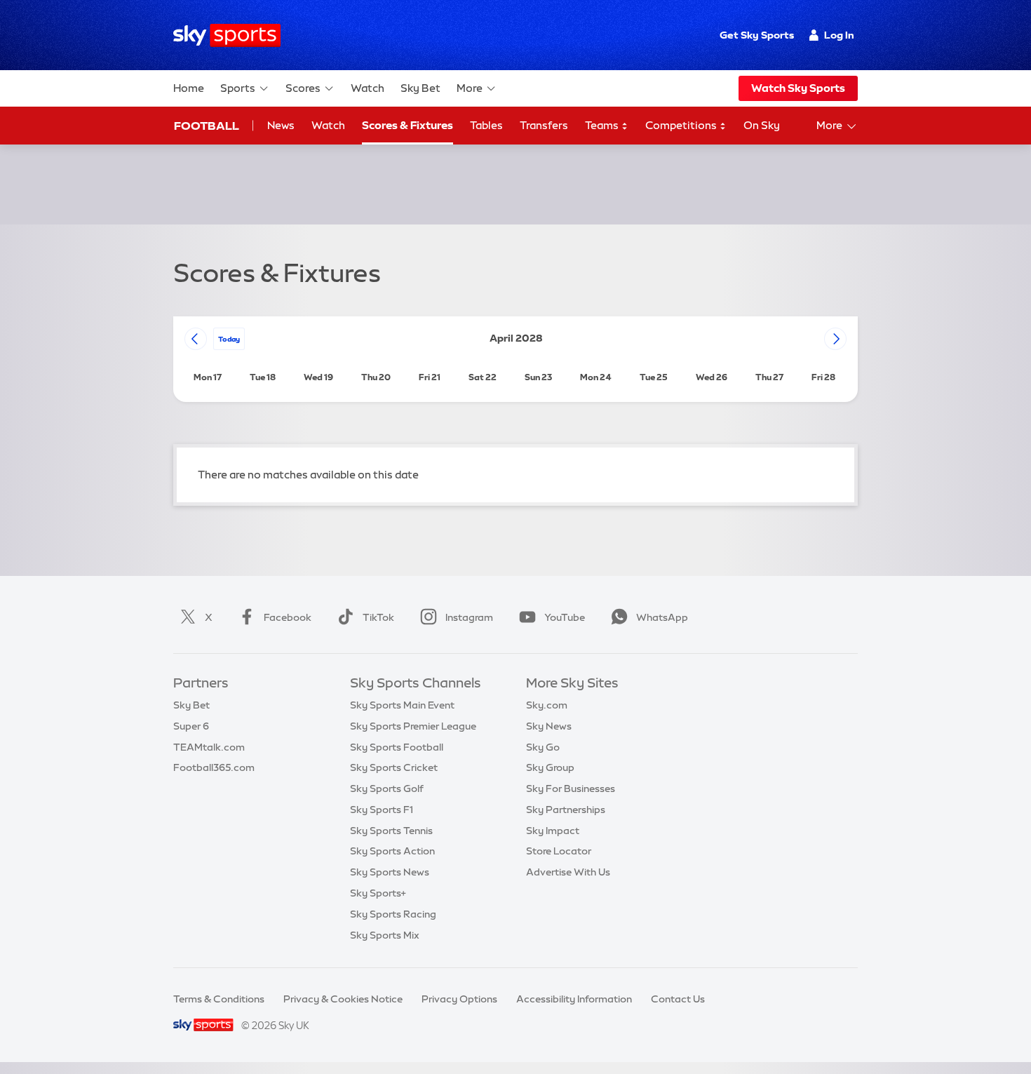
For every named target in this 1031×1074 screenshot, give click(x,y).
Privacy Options (459, 999)
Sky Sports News (389, 872)
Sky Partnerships (565, 809)
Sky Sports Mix (384, 935)
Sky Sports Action (392, 851)
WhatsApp (662, 617)
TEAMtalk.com (209, 747)
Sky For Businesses (570, 788)
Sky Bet (420, 88)
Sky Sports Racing (393, 914)
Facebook (287, 617)
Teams (603, 125)
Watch (367, 88)
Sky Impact (552, 830)
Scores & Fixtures (407, 125)
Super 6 (191, 726)
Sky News (549, 726)
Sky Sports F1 (381, 809)
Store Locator (558, 851)
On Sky (761, 125)
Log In (839, 35)
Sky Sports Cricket (394, 767)
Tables (486, 125)
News (281, 125)
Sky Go (543, 747)
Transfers (544, 125)
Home (188, 88)
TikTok (378, 617)
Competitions (682, 125)
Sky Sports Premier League (413, 726)
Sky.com (546, 705)
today (229, 338)
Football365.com (214, 767)
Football (206, 125)
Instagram (469, 617)
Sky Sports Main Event (402, 705)
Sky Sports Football (396, 747)
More (470, 88)
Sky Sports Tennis (391, 830)
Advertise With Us (568, 872)
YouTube (564, 617)
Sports (237, 88)
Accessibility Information (574, 999)
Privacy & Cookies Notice (343, 999)
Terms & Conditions (218, 999)
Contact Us (678, 999)
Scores (303, 88)
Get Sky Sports (757, 35)
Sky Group (550, 767)
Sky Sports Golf (387, 788)
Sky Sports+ (378, 893)
